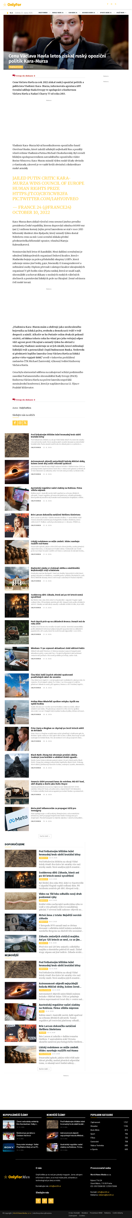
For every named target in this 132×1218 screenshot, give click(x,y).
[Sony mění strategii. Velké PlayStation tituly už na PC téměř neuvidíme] (8, 1147)
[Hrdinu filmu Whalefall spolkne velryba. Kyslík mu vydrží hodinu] (17, 712)
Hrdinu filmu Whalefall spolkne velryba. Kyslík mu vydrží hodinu (55, 702)
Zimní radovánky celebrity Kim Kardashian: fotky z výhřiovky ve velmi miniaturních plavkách (27, 1122)
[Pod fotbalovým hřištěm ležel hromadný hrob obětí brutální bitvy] (17, 445)
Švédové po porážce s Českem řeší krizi (25, 1134)
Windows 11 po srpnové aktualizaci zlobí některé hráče (58, 648)
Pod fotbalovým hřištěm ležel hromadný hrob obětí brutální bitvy (56, 436)
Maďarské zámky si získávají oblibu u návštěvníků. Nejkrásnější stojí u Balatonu (55, 569)
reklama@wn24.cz (106, 1195)
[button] (127, 4)
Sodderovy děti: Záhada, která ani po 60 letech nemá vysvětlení (57, 596)
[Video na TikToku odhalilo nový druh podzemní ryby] (20, 901)
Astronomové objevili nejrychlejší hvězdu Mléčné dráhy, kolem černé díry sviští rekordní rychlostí (58, 462)
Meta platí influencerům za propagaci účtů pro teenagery (53, 809)
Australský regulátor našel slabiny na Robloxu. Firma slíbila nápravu (56, 489)
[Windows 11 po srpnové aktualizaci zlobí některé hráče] (17, 659)
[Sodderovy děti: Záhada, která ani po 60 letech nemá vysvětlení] (17, 605)
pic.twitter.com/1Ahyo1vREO (45, 198)
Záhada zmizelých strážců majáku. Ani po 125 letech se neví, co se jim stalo (59, 938)
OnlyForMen (25, 408)
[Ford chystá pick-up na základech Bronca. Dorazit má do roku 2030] (17, 632)
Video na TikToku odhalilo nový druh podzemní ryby (60, 895)
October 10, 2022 (31, 212)
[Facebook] (107, 4)
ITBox (42, 1011)
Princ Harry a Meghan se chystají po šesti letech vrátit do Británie (57, 729)
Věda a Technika (45, 990)
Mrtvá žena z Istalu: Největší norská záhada (60, 917)
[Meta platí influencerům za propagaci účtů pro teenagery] (17, 819)
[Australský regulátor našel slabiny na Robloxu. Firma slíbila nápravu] (17, 499)
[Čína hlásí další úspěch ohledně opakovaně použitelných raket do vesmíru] (17, 685)
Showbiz (42, 1032)
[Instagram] (111, 4)
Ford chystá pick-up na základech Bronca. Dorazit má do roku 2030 (58, 622)
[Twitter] (115, 4)
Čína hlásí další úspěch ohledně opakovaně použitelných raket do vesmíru (52, 676)
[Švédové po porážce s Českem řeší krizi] (8, 1136)
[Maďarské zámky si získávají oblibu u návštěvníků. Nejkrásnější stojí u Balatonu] (17, 579)
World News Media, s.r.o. (22, 1213)
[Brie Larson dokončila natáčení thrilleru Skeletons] (17, 525)
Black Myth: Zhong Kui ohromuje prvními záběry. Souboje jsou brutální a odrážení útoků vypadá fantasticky (54, 756)
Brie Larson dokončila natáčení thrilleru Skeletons (55, 515)
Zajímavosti (16, 67)
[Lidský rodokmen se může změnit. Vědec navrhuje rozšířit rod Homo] (17, 552)
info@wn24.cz (55, 1186)
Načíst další (44, 836)
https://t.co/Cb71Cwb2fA (40, 193)
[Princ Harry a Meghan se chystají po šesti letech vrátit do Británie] (17, 739)
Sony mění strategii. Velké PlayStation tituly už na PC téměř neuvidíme (27, 1145)
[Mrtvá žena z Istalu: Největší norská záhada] (20, 922)
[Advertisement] (49, 121)
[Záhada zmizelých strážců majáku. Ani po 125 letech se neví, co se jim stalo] (20, 943)
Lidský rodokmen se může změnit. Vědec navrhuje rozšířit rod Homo (55, 542)
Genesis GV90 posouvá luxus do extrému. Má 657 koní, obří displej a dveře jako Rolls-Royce (57, 782)
